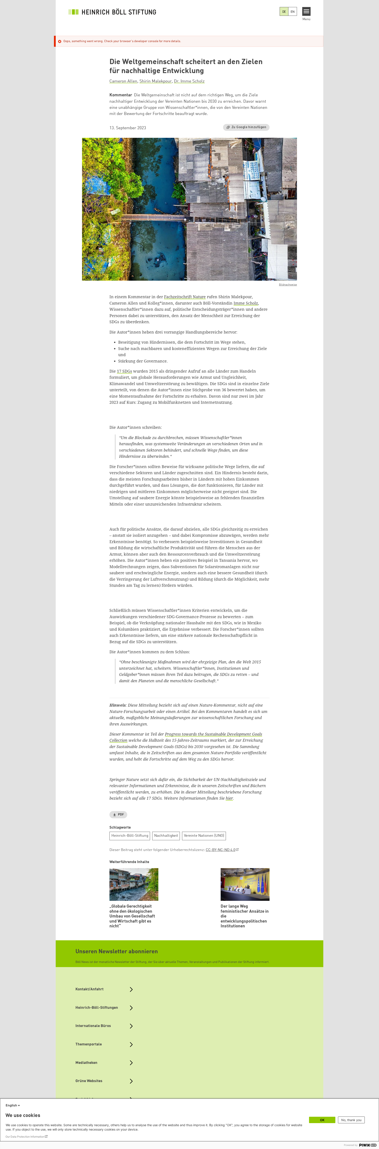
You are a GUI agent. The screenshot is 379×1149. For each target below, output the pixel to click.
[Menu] (306, 11)
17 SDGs (124, 371)
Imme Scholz (246, 303)
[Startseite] (112, 11)
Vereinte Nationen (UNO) (204, 836)
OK (322, 1120)
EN (293, 11)
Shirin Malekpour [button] (155, 81)
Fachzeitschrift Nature (185, 296)
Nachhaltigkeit (166, 836)
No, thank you (351, 1120)
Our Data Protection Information (24, 1136)
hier (229, 798)
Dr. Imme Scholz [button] (189, 81)
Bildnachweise (288, 284)
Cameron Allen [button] (123, 81)
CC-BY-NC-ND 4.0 (220, 850)
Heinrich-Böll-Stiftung (129, 836)
